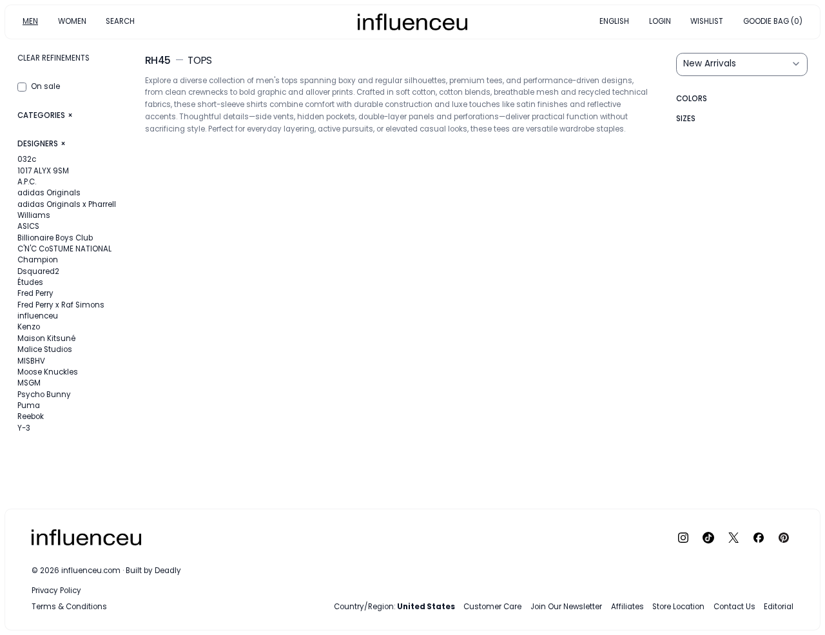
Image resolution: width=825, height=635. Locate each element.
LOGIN (660, 21)
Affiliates (627, 606)
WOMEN (72, 21)
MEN (30, 21)
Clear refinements (53, 58)
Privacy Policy (56, 591)
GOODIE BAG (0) (772, 21)
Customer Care (492, 606)
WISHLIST (706, 21)
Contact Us (734, 606)
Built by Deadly (153, 571)
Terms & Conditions (69, 606)
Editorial (778, 606)
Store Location (678, 606)
